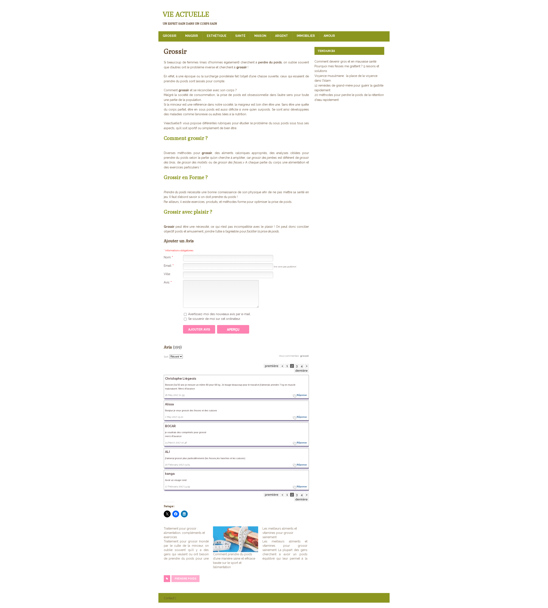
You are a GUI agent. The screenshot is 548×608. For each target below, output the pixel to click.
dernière (301, 370)
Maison (260, 35)
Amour (329, 35)
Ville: (167, 274)
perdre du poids (270, 62)
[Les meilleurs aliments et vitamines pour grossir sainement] (287, 543)
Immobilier (306, 35)
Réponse (302, 395)
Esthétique (216, 35)
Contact (169, 598)
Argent (281, 35)
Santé (240, 35)
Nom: (168, 257)
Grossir (169, 35)
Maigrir (191, 35)
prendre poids (185, 578)
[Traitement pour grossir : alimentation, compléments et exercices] (188, 543)
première (271, 366)
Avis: (168, 282)
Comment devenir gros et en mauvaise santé (345, 61)
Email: (169, 265)
